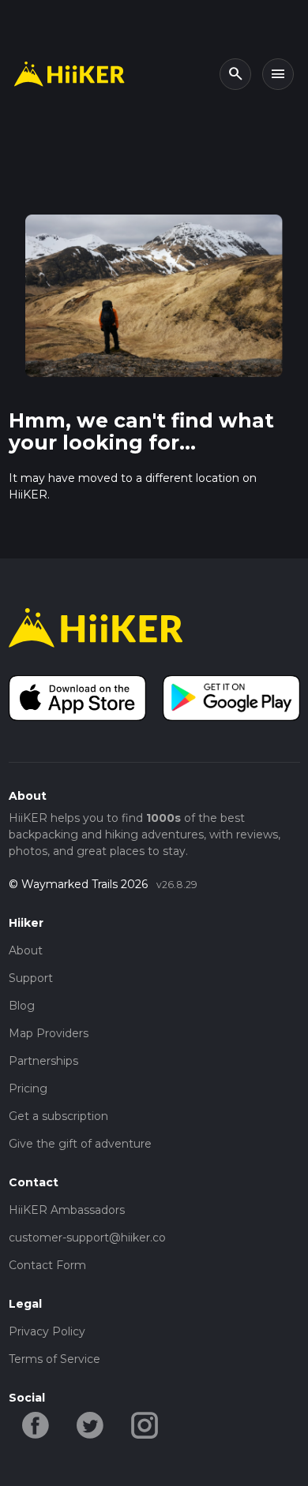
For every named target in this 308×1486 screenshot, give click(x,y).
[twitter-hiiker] (90, 1424)
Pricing (28, 1088)
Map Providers (48, 1033)
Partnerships (43, 1061)
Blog (22, 1006)
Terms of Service (54, 1359)
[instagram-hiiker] (145, 1424)
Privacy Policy (47, 1331)
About (26, 950)
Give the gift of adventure (80, 1144)
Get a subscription (58, 1116)
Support (31, 978)
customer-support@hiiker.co (87, 1237)
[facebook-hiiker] (36, 1424)
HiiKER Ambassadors (67, 1210)
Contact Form (47, 1265)
